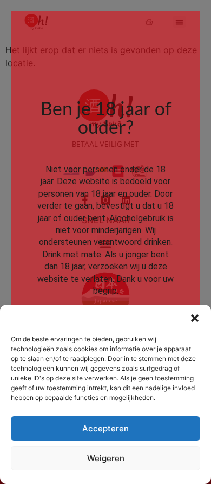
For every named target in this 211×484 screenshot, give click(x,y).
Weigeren (105, 458)
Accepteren (105, 428)
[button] (194, 318)
